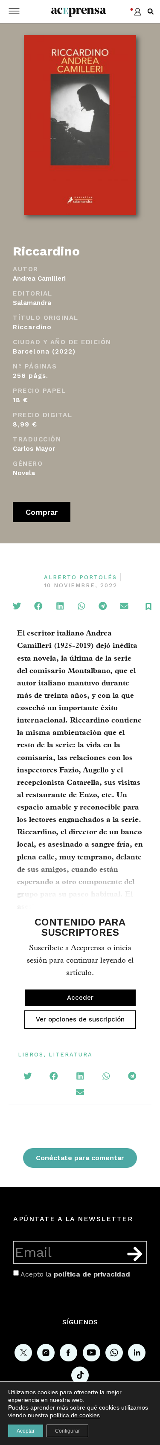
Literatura (71, 1054)
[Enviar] (134, 1253)
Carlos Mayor (34, 449)
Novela (24, 473)
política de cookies (75, 1415)
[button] (151, 11)
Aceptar (26, 1431)
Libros (31, 1054)
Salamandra (32, 303)
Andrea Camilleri (39, 278)
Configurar (67, 1431)
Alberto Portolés (80, 577)
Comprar (42, 512)
